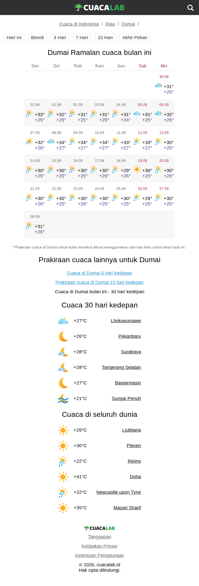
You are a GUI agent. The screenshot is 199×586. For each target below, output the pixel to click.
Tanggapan (99, 536)
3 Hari (60, 37)
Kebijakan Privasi (99, 546)
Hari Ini (14, 37)
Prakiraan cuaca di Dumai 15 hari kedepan (99, 282)
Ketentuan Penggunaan (99, 555)
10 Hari (105, 37)
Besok (37, 37)
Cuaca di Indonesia (79, 24)
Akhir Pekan (134, 37)
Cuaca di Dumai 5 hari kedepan (99, 273)
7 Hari (82, 37)
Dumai (128, 24)
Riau (110, 24)
